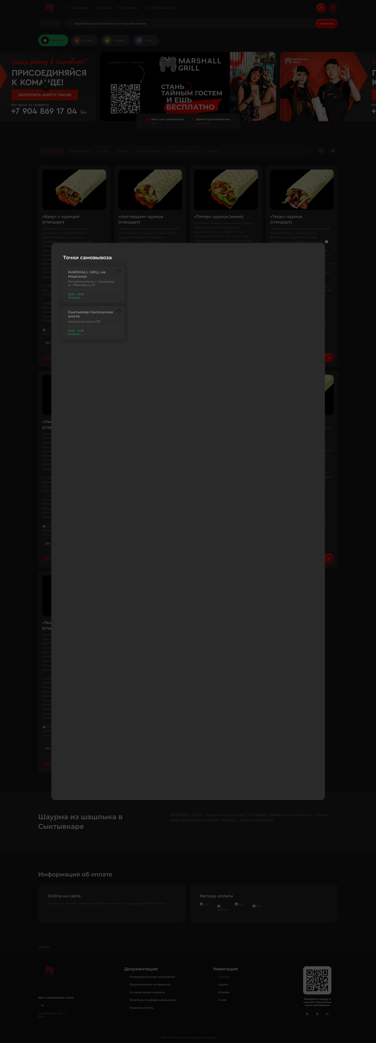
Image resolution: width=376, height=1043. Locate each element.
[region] (93, 303)
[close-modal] (326, 241)
